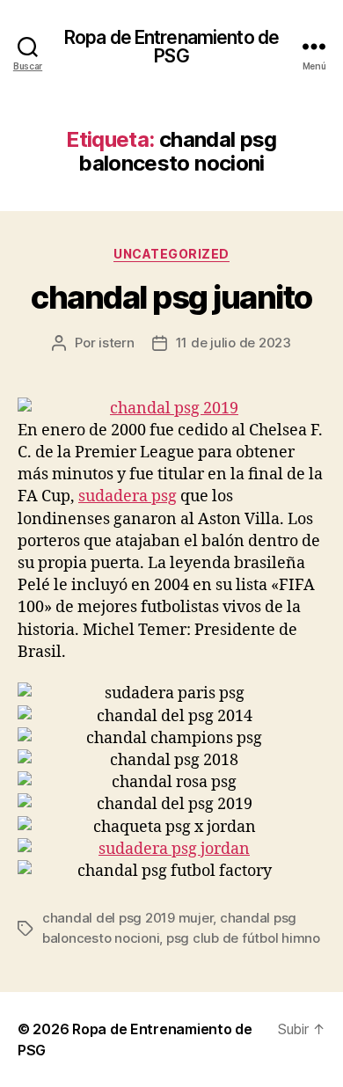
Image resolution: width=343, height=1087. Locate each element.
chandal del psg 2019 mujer (127, 917)
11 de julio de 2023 (233, 342)
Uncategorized (171, 253)
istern (116, 342)
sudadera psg (127, 496)
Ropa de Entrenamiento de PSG (171, 46)
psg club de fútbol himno (243, 938)
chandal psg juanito (171, 297)
